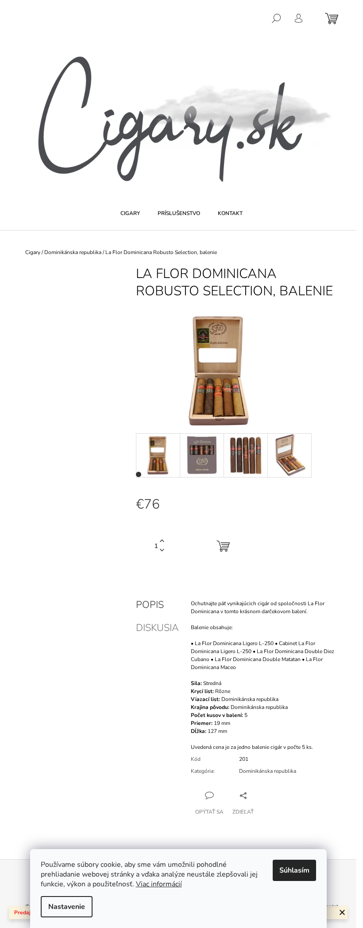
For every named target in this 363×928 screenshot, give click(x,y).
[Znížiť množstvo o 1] (162, 550)
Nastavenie (66, 907)
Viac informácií (159, 884)
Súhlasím (294, 870)
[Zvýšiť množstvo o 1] (162, 541)
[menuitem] (130, 213)
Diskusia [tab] (157, 628)
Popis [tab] (150, 604)
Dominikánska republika (267, 771)
